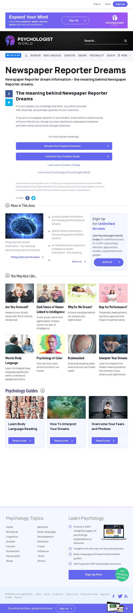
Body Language (52, 55)
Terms (72, 594)
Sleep (9, 560)
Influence (43, 551)
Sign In (97, 4)
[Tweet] (8, 103)
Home (9, 527)
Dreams (82, 55)
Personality (97, 55)
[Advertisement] (66, 479)
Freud (41, 546)
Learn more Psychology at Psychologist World (64, 172)
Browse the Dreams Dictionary (62, 146)
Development (45, 536)
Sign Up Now (106, 574)
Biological (12, 531)
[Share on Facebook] (8, 94)
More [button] (123, 55)
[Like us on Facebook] (113, 595)
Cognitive (69, 55)
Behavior (35, 55)
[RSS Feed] (126, 595)
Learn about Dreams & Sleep (64, 165)
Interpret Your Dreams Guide (62, 156)
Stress (41, 560)
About (47, 594)
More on (77, 261)
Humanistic (13, 551)
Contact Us (57, 594)
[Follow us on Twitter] (119, 595)
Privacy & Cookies (89, 594)
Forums (10, 546)
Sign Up (120, 4)
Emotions (43, 541)
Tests (40, 556)
